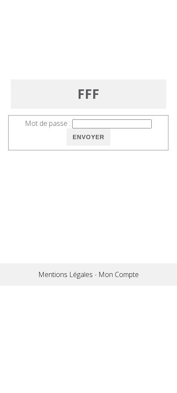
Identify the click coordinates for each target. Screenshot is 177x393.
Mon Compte (118, 274)
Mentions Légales (65, 274)
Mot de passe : (47, 123)
